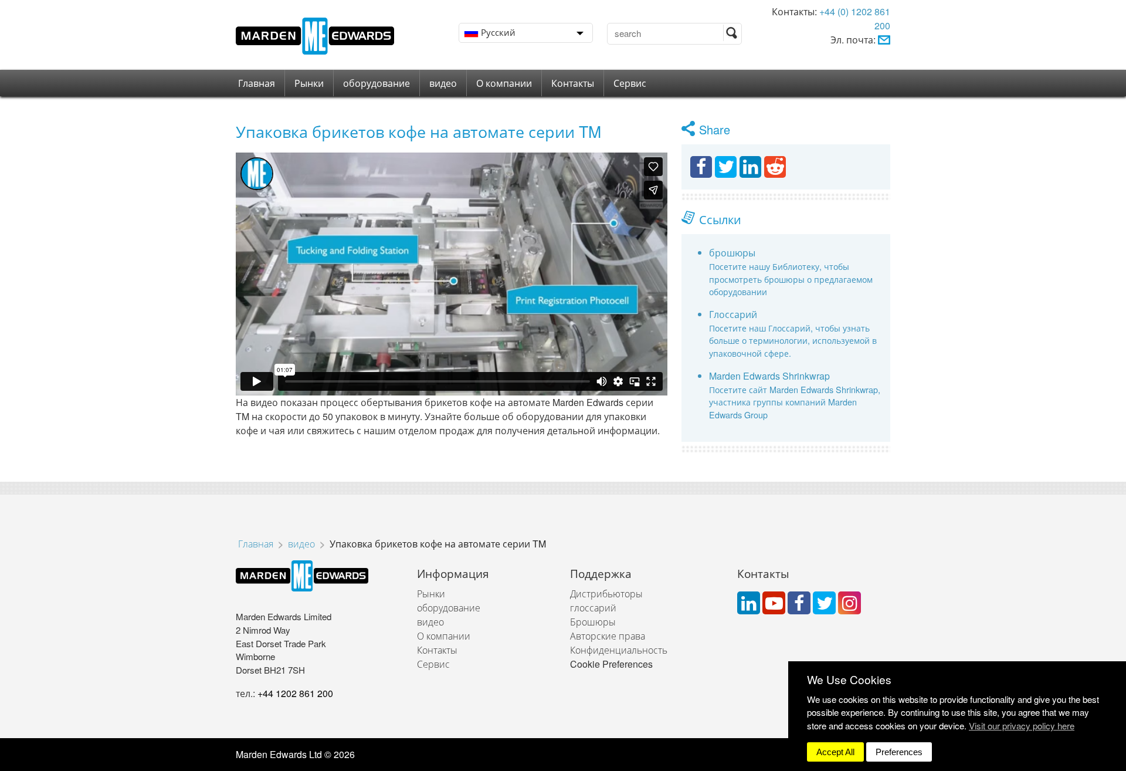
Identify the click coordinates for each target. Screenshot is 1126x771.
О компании (504, 83)
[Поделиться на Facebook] (701, 167)
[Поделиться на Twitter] (726, 167)
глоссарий (593, 607)
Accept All (835, 752)
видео (443, 83)
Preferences (899, 752)
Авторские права (607, 635)
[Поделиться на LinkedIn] (750, 167)
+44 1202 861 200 (295, 693)
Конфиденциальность (618, 650)
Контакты (572, 83)
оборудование (376, 83)
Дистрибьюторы (606, 593)
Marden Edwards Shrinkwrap (769, 376)
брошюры (732, 252)
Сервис (629, 83)
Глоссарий (733, 314)
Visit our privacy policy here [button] (1021, 725)
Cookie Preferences (611, 664)
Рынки (309, 83)
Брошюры (593, 621)
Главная (256, 83)
